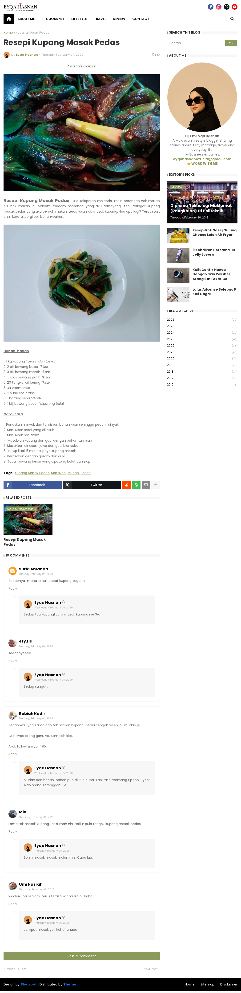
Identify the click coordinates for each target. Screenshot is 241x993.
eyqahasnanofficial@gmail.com (202, 159)
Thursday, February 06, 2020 (36, 817)
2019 (202, 365)
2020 (202, 358)
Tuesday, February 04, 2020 (36, 574)
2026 (202, 319)
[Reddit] (126, 485)
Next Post (150, 968)
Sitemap (207, 984)
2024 (202, 332)
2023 (202, 339)
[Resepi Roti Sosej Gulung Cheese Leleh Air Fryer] (178, 235)
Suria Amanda (33, 569)
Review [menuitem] (119, 18)
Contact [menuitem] (140, 18)
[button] (232, 19)
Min (22, 812)
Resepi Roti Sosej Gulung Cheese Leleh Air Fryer (215, 232)
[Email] (146, 485)
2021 (202, 352)
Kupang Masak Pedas (32, 32)
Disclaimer (228, 984)
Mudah (73, 473)
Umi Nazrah (31, 884)
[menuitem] (9, 19)
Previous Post (16, 968)
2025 (202, 326)
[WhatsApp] (136, 485)
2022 (202, 345)
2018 (202, 371)
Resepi (86, 473)
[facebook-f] (210, 7)
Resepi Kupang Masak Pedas (25, 542)
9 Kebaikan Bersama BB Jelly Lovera (214, 252)
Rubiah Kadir (32, 713)
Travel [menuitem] (100, 18)
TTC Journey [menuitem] (53, 18)
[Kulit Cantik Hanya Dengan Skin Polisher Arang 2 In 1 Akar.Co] (178, 275)
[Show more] (155, 485)
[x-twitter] (226, 7)
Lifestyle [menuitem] (79, 18)
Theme (69, 984)
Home (8, 32)
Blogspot (28, 984)
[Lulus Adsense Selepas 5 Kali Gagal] (178, 294)
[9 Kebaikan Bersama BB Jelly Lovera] (178, 255)
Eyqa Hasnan (47, 602)
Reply (12, 588)
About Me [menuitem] (26, 18)
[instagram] (218, 7)
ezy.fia (25, 641)
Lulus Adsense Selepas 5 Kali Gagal (214, 291)
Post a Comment (82, 956)
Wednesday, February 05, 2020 (53, 607)
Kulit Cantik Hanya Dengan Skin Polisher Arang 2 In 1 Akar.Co (211, 274)
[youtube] (234, 7)
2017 (202, 378)
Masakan (58, 473)
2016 (202, 384)
